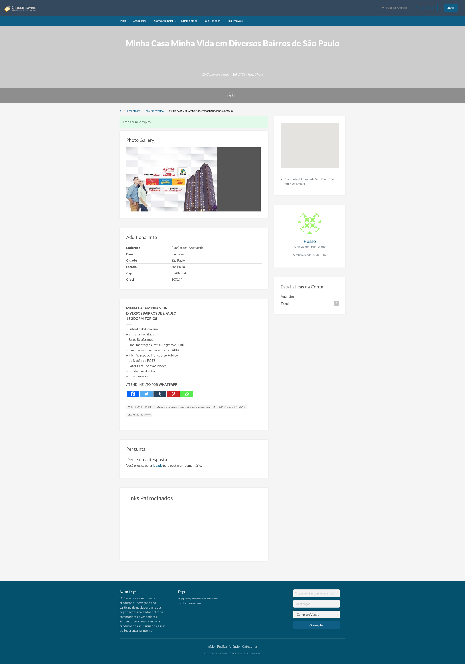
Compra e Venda (217, 74)
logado (158, 465)
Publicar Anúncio (396, 7)
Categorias (140, 20)
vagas (199, 603)
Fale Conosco (212, 20)
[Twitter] (146, 394)
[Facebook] (133, 394)
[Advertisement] (194, 529)
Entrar (450, 7)
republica (181, 603)
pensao (186, 598)
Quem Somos (189, 20)
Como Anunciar (163, 20)
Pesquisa (318, 625)
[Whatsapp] (186, 394)
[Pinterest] (173, 394)
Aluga (180, 598)
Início (123, 20)
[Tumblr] (159, 394)
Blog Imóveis (235, 20)
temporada (192, 603)
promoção (194, 598)
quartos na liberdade (208, 598)
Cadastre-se (427, 7)
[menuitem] (394, 8)
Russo (310, 241)
